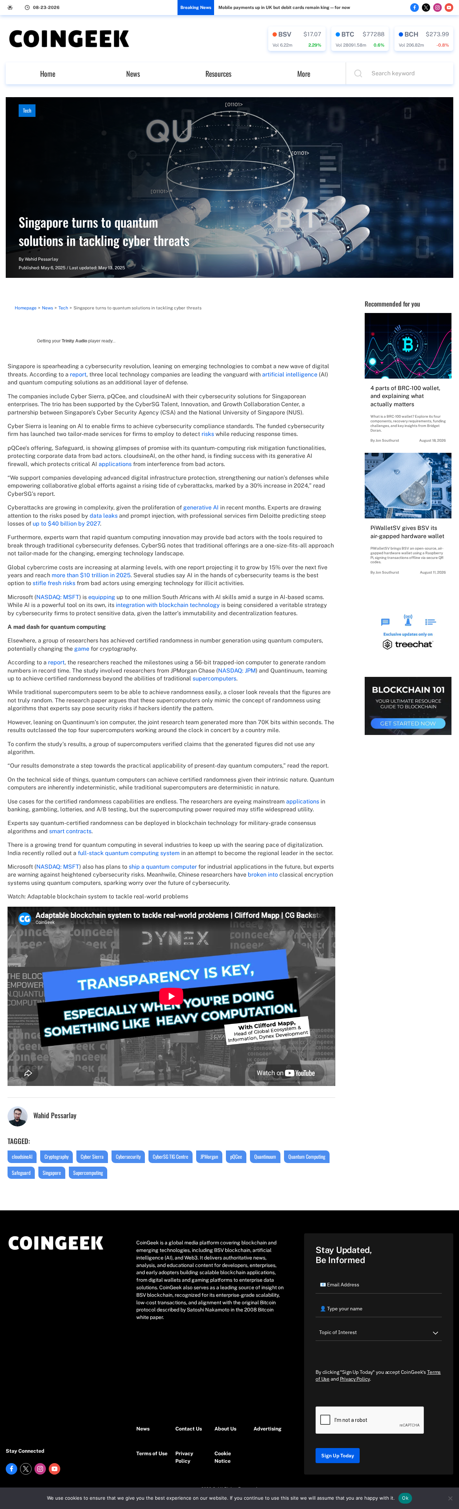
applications (115, 464)
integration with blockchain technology (168, 605)
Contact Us (188, 1429)
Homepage (26, 307)
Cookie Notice (222, 1457)
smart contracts (70, 831)
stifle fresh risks (54, 583)
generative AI (201, 507)
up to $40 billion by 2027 (66, 523)
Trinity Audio (74, 340)
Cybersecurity (128, 1156)
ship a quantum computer (163, 866)
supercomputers (214, 678)
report (78, 374)
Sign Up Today (337, 1455)
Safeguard (21, 1172)
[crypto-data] (297, 39)
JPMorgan (209, 1156)
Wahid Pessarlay (41, 259)
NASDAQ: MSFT (57, 597)
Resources (218, 73)
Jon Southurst (387, 440)
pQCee (236, 1156)
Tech (27, 110)
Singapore (52, 1172)
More (303, 73)
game (81, 648)
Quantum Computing (306, 1156)
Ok (405, 1498)
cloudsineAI (22, 1156)
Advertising (267, 1429)
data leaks (104, 515)
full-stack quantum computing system (129, 853)
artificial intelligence (289, 374)
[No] (450, 1498)
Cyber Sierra (92, 1156)
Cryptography (56, 1156)
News (133, 73)
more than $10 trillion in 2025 (91, 575)
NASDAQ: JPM (237, 670)
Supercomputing (88, 1172)
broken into (263, 874)
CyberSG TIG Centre (170, 1156)
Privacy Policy (184, 1457)
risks (208, 434)
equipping (101, 597)
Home (47, 73)
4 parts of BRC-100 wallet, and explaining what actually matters (405, 396)
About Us (225, 1429)
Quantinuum (265, 1156)
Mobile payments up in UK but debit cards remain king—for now (284, 7)
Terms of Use (151, 1453)
